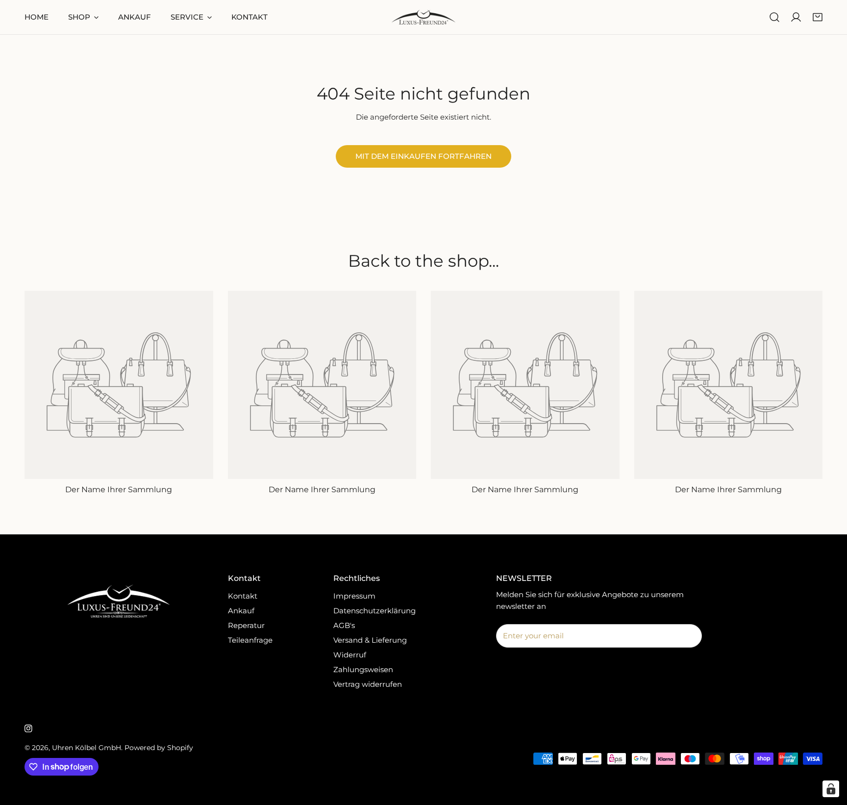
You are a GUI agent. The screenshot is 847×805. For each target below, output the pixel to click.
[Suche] (774, 17)
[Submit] (689, 635)
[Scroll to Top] (829, 753)
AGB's (344, 625)
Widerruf (349, 654)
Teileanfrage (250, 640)
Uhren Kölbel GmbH (86, 747)
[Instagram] (28, 728)
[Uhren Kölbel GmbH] (423, 17)
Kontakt (242, 596)
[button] (817, 17)
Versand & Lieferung (370, 640)
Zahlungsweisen (363, 669)
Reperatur (246, 625)
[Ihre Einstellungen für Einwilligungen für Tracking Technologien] (830, 788)
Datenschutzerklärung (374, 610)
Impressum (354, 596)
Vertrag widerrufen (367, 684)
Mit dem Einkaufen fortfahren (423, 156)
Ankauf (241, 610)
